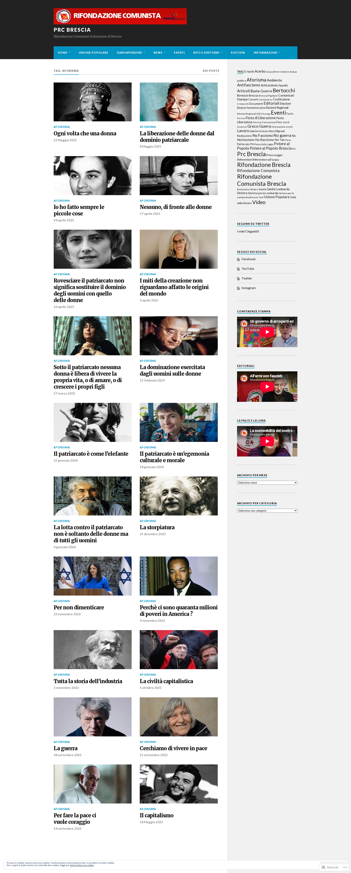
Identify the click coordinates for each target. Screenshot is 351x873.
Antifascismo (248, 85)
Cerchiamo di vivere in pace (173, 748)
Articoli (243, 90)
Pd (252, 144)
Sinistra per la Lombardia (263, 193)
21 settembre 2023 (154, 755)
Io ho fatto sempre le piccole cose (79, 210)
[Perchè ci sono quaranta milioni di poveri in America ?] (179, 576)
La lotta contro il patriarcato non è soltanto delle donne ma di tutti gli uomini (91, 534)
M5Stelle (263, 131)
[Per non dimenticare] (93, 576)
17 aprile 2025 (150, 213)
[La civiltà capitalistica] (179, 649)
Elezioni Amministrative (251, 107)
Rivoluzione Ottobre (247, 189)
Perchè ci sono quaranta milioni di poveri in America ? (179, 610)
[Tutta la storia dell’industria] (93, 649)
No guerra (282, 135)
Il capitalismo (156, 815)
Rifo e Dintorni (206, 52)
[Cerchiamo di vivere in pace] (179, 716)
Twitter (247, 278)
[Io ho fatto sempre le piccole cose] (93, 175)
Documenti (256, 103)
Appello (283, 85)
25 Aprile (248, 71)
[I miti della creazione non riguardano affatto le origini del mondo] (179, 249)
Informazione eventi (282, 126)
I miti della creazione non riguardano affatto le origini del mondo (174, 287)
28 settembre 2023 (67, 755)
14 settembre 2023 (67, 828)
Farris (290, 113)
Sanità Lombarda (278, 189)
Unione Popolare (93, 52)
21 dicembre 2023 (153, 534)
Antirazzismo (269, 85)
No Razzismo (264, 139)
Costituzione (281, 99)
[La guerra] (93, 716)
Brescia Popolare (268, 95)
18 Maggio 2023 (151, 822)
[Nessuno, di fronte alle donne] (179, 175)
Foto (279, 122)
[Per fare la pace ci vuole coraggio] (93, 783)
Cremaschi (243, 103)
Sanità (262, 189)
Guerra (265, 126)
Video (258, 202)
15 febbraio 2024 (152, 380)
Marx (272, 131)
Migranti (280, 131)
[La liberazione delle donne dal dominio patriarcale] (179, 102)
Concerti (253, 99)
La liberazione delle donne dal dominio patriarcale (177, 136)
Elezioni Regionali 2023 (249, 113)
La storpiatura (157, 527)
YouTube (248, 268)
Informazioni (265, 52)
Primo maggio (274, 155)
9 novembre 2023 (152, 620)
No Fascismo (262, 135)
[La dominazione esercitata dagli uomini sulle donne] (179, 335)
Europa (266, 113)
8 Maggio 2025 (150, 146)
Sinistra (242, 193)
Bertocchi (284, 90)
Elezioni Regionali (277, 107)
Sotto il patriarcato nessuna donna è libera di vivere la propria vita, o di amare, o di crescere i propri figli (88, 377)
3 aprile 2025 (149, 300)
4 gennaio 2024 (65, 547)
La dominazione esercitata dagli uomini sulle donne (172, 370)
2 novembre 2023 (66, 687)
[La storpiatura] (179, 495)
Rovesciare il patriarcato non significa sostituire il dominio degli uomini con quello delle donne (90, 290)
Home (62, 52)
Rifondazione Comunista (258, 170)
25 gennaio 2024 (66, 460)
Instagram (249, 288)
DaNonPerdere (129, 52)
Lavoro (243, 130)
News (158, 52)
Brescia (253, 95)
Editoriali (271, 103)
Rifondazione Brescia (263, 164)
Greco (253, 126)
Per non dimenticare (79, 607)
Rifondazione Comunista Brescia (261, 180)
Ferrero (241, 118)
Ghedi (286, 122)
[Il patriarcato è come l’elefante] (93, 422)
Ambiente (274, 80)
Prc (294, 148)
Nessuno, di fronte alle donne (176, 207)
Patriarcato (243, 144)
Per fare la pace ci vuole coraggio (75, 818)
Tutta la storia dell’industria (88, 681)
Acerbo (260, 71)
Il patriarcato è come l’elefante (91, 454)
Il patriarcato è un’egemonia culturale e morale (174, 457)
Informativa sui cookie (82, 865)
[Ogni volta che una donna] (93, 102)
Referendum (244, 159)
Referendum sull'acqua (265, 159)
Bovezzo (242, 95)
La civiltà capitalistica (166, 681)
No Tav (280, 139)
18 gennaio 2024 (152, 467)
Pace (288, 139)
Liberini (254, 131)
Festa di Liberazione (261, 118)
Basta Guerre (261, 91)
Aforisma (62, 126)
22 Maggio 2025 (65, 140)
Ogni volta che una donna (85, 133)
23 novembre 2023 (67, 614)
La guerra (65, 748)
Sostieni (238, 52)
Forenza (257, 122)
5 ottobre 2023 (150, 687)
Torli (261, 197)
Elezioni (285, 103)
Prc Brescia (72, 30)
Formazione (269, 122)
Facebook (249, 259)
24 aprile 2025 (64, 220)
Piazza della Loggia (263, 144)
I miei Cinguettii (248, 231)
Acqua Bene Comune (277, 71)
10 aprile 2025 (64, 307)
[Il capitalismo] (179, 783)
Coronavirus (265, 99)
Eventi (179, 52)
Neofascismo (244, 135)
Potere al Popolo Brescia (271, 148)
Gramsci (242, 126)
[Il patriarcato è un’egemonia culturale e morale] (179, 422)
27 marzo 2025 (64, 393)
